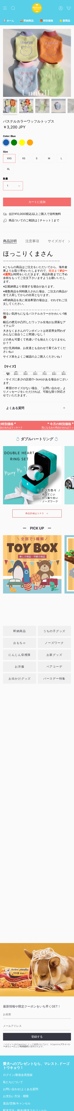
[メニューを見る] (5, 8)
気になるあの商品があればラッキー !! (50, 425)
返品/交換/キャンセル (17, 1103)
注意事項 (32, 241)
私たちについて (13, 1082)
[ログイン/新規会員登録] (60, 8)
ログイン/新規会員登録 (17, 1075)
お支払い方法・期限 (16, 1096)
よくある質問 (15, 408)
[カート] (68, 8)
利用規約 (24, 1046)
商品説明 (10, 241)
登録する (37, 1036)
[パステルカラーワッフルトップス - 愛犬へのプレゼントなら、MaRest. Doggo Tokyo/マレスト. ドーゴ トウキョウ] (10, 106)
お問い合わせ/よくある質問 (20, 1089)
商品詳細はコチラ (34, 513)
